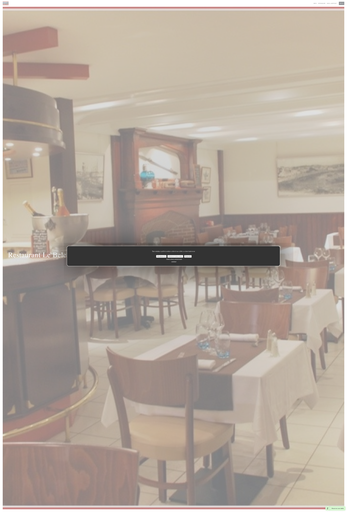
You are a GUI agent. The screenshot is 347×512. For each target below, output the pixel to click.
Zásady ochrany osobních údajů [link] (174, 259)
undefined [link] (173, 261)
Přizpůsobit (188, 256)
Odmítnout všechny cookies (175, 256)
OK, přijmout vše (161, 256)
